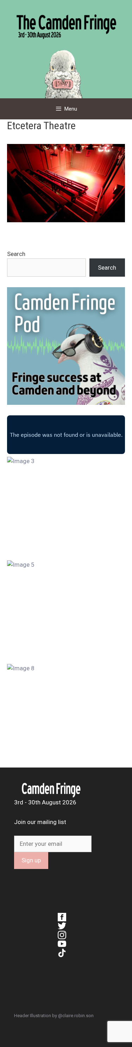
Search (16, 253)
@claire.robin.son (76, 1015)
